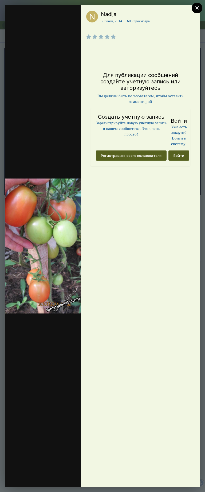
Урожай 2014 (22, 30)
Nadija (108, 14)
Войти (179, 155)
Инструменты (57, 477)
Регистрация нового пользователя (131, 155)
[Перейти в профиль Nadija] (92, 16)
